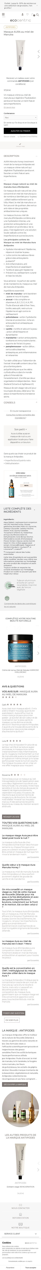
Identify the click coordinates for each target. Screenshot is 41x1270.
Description (11, 156)
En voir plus (12, 1020)
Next (39, 56)
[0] (32, 14)
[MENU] (4, 14)
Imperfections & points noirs (18, 460)
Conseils (9, 402)
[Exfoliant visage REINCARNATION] (20, 1168)
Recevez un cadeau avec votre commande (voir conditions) (20, 81)
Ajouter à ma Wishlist (28, 136)
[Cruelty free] (7, 598)
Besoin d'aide (9, 136)
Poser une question (13, 1013)
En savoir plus (9, 107)
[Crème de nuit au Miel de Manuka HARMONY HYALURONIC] (20, 652)
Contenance (9, 113)
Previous (39, 51)
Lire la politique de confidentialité (12, 1258)
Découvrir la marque (15, 1084)
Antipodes (10, 27)
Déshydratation (12, 463)
